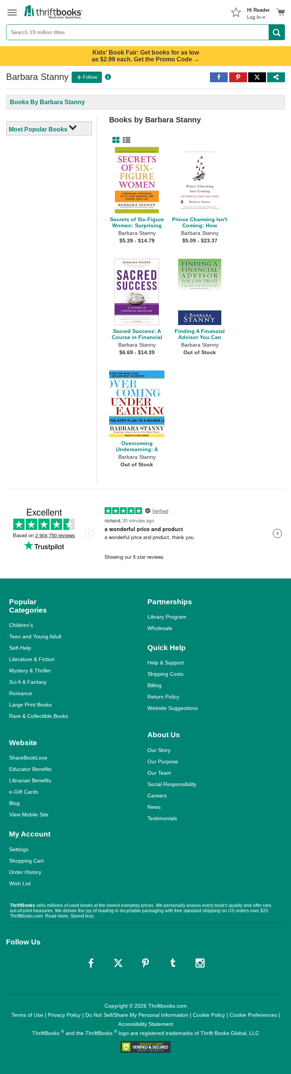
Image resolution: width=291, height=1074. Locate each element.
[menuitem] (258, 11)
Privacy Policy (64, 1015)
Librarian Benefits (30, 780)
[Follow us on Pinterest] (145, 963)
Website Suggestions (172, 708)
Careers (157, 796)
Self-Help (20, 648)
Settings (18, 849)
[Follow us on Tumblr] (173, 963)
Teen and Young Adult (35, 636)
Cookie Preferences (253, 1015)
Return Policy (163, 697)
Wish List (20, 883)
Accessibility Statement (145, 1024)
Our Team (159, 773)
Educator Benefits (30, 769)
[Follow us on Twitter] (118, 963)
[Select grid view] (114, 140)
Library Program (166, 617)
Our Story (159, 750)
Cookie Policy (209, 1015)
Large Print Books (30, 705)
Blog (14, 803)
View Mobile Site (28, 814)
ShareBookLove (28, 758)
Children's (21, 625)
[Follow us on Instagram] (200, 963)
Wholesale (159, 628)
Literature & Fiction (32, 659)
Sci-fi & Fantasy (28, 682)
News (154, 807)
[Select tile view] (125, 140)
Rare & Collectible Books (38, 716)
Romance (20, 693)
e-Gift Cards (23, 792)
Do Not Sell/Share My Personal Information (136, 1015)
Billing (154, 685)
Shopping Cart (26, 861)
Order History (25, 872)
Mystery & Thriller (30, 671)
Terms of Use (27, 1015)
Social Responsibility (171, 784)
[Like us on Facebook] (91, 963)
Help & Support (165, 663)
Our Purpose (162, 761)
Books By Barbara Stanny (47, 102)
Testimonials (162, 818)
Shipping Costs (165, 674)
